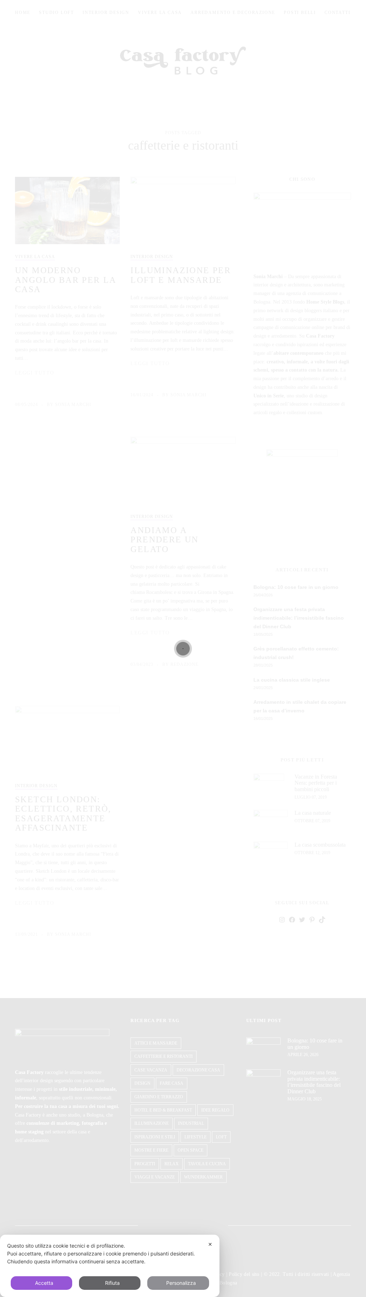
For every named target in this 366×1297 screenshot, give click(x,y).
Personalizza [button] (181, 1283)
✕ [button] (210, 1244)
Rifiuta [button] (112, 1283)
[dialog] (109, 1266)
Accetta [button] (44, 1283)
